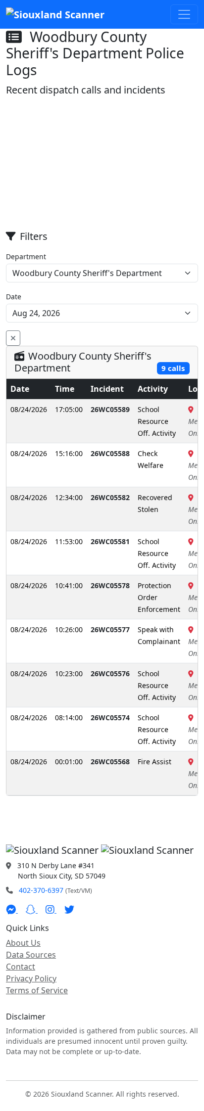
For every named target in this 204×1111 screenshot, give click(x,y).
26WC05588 (110, 453)
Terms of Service (37, 990)
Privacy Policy (31, 978)
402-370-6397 (41, 890)
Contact (20, 966)
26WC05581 (110, 541)
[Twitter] (69, 909)
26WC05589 (110, 409)
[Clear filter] (13, 338)
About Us (23, 942)
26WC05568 (110, 761)
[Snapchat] (32, 909)
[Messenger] (12, 909)
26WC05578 (110, 585)
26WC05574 (110, 717)
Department (26, 256)
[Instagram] (51, 909)
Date (13, 296)
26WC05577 (110, 629)
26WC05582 (110, 497)
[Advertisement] (102, 164)
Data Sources (31, 954)
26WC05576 (110, 673)
